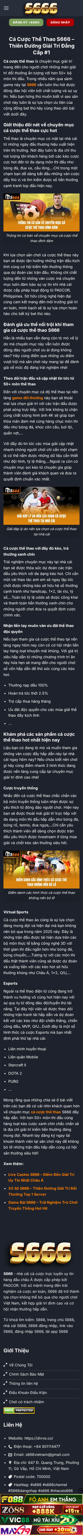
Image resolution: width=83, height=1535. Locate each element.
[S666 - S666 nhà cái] (41, 8)
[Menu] (6, 8)
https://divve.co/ (38, 1438)
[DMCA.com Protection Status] (19, 1410)
